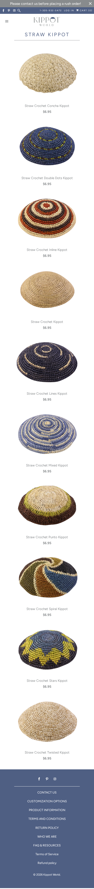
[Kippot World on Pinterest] (9, 10)
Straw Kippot (47, 35)
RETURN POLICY (47, 828)
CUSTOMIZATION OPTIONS (47, 801)
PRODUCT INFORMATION (47, 810)
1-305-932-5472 (51, 10)
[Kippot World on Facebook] (3, 10)
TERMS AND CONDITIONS (47, 819)
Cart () (85, 10)
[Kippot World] (47, 22)
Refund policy (47, 863)
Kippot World (51, 874)
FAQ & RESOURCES (47, 845)
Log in (69, 10)
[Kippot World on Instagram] (14, 10)
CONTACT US (47, 792)
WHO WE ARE (47, 837)
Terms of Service (47, 854)
